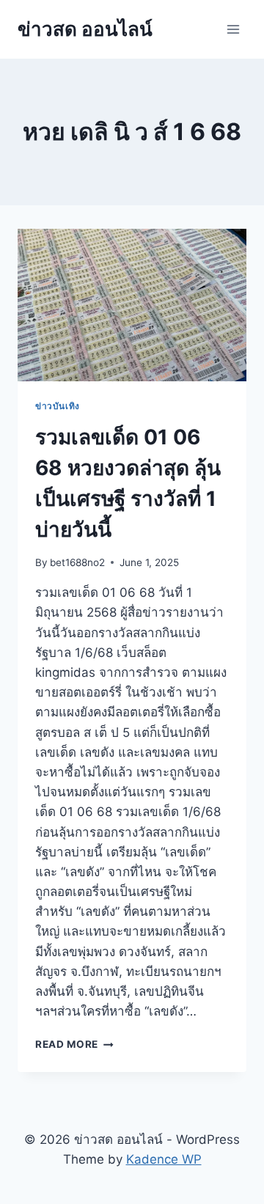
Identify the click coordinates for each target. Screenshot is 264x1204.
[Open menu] (232, 29)
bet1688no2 (77, 562)
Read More (74, 1044)
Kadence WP (164, 1159)
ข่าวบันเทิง (57, 405)
